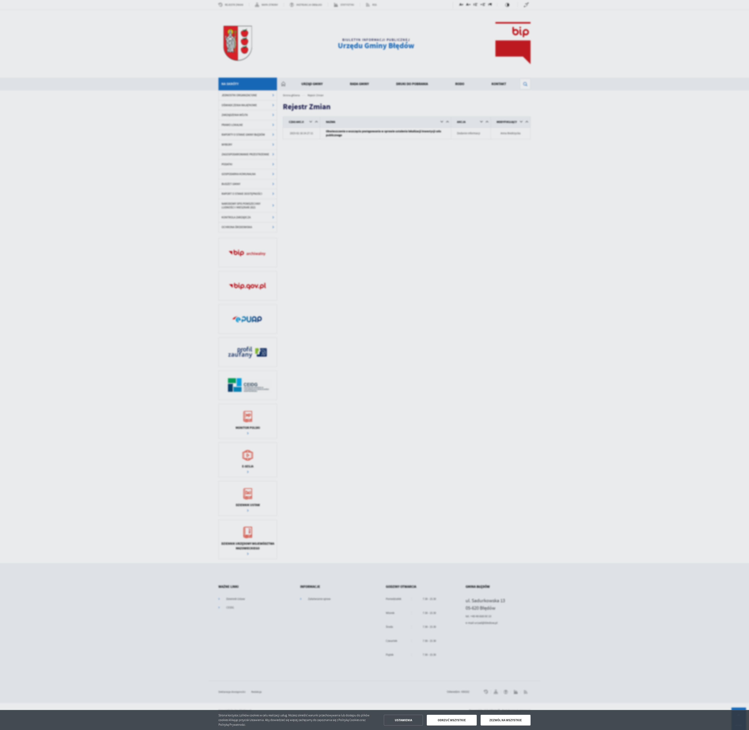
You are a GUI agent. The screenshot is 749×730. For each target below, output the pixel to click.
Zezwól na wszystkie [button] (505, 720)
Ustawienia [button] (403, 720)
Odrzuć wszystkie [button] (452, 720)
